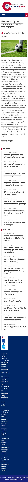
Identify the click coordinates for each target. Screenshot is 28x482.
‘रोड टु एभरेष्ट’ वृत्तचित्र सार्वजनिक (12, 301)
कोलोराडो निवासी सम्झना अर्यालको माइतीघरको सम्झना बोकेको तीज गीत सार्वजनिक (14, 238)
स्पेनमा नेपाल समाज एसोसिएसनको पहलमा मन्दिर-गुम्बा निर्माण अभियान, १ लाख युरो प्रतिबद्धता (14, 250)
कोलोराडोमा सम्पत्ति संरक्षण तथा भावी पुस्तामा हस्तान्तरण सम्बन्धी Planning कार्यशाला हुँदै (14, 271)
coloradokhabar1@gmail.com (5, 388)
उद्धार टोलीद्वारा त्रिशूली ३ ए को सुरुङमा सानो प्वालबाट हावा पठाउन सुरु (14, 174)
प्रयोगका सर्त (20, 479)
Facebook (3, 342)
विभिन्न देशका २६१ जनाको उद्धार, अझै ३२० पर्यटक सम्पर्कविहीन (14, 193)
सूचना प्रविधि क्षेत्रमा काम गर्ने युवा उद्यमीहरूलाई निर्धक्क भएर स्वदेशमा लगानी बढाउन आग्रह (13, 282)
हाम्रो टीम (3, 405)
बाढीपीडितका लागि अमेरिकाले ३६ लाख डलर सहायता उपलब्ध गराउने (14, 165)
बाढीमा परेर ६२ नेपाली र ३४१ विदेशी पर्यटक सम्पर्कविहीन (13, 293)
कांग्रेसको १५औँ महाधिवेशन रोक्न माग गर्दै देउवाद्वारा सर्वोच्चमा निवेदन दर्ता (15, 318)
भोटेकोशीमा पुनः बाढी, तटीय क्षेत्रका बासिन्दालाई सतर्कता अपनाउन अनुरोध (14, 156)
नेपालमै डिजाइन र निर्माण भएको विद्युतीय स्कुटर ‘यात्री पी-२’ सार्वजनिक (15, 309)
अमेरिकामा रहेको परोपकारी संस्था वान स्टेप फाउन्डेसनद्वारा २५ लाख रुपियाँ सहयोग (14, 213)
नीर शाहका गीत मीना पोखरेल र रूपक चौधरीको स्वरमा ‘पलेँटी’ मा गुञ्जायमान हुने (15, 202)
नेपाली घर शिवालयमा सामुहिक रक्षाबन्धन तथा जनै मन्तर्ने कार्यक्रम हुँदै (15, 260)
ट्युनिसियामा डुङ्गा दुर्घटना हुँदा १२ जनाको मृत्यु (15, 328)
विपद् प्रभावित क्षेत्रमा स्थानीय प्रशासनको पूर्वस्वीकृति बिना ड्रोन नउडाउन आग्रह (14, 184)
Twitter (3, 347)
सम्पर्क (6, 479)
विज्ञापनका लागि (12, 479)
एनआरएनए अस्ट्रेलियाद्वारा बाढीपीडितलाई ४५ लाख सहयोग (15, 223)
